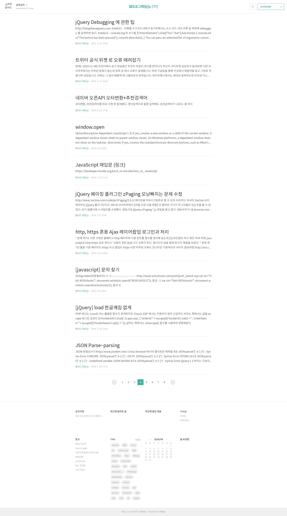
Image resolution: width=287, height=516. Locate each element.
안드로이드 (127, 493)
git (134, 488)
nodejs (115, 488)
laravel (129, 477)
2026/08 (158, 439)
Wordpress (116, 477)
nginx (114, 461)
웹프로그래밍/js (82, 43)
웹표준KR (79, 457)
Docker (115, 493)
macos (126, 488)
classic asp (123, 450)
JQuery (115, 482)
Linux (133, 445)
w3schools (80, 461)
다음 (173, 382)
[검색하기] (252, 7)
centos (126, 482)
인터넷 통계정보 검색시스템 (86, 453)
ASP (137, 493)
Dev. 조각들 (80, 466)
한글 (124, 445)
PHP (134, 450)
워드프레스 (116, 456)
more (137, 440)
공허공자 (20, 5)
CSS (121, 498)
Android (115, 466)
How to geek (81, 448)
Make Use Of (80, 444)
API (125, 466)
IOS (113, 498)
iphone (115, 445)
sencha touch (118, 472)
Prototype (132, 472)
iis (113, 450)
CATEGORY (266, 7)
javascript (125, 461)
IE (128, 498)
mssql (136, 498)
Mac (127, 456)
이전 (114, 382)
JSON (133, 466)
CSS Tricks (80, 470)
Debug (136, 456)
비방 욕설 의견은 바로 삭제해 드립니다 (89, 416)
